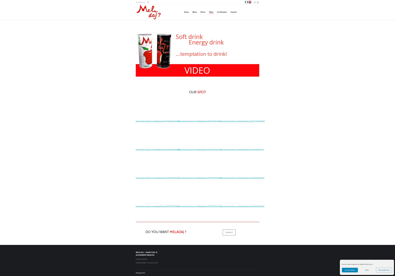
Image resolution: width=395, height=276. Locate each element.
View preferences (384, 270)
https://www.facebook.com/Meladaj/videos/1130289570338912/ (157, 206)
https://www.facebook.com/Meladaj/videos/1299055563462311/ (199, 150)
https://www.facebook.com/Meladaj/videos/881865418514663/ (199, 121)
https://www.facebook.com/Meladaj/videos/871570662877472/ (199, 206)
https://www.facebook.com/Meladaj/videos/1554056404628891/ (158, 150)
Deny (367, 270)
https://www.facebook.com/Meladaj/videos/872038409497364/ (242, 206)
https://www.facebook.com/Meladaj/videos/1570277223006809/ (242, 121)
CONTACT (229, 232)
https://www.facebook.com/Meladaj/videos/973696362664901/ (157, 121)
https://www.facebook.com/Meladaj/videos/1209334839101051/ (242, 150)
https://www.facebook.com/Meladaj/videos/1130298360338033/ (242, 178)
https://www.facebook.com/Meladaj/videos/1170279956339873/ (200, 178)
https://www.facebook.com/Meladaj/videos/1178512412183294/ (157, 178)
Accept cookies (350, 270)
